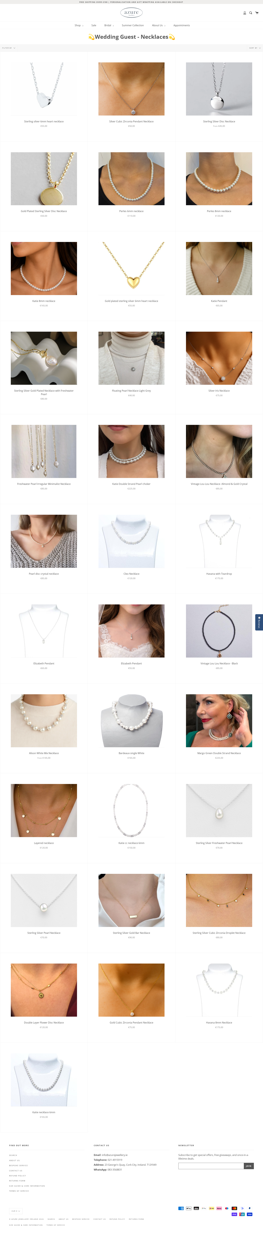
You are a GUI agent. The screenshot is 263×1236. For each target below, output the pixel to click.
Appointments (182, 25)
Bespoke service (18, 1165)
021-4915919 (115, 1160)
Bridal (108, 25)
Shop (78, 25)
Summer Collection (133, 25)
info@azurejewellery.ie (115, 1155)
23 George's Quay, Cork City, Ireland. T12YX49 (130, 1164)
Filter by (7, 48)
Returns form (17, 1181)
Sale (93, 25)
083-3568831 (115, 1169)
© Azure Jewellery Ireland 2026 (26, 1219)
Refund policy (17, 1176)
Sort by (253, 48)
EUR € (15, 1211)
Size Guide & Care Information (27, 1186)
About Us (157, 25)
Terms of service (19, 1191)
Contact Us (15, 1171)
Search (13, 1155)
